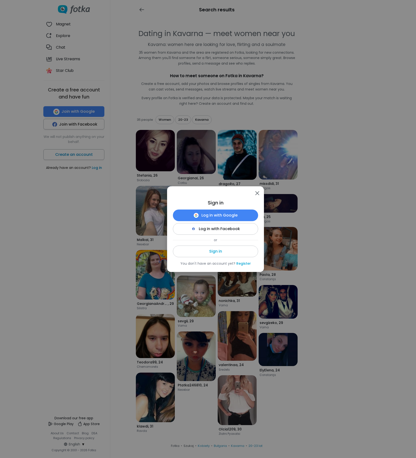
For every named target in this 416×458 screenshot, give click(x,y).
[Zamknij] (257, 193)
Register (243, 263)
